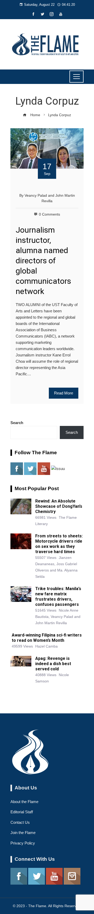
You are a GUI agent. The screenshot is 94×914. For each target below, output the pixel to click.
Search (16, 422)
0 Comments (49, 214)
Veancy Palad (36, 195)
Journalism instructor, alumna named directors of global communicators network (43, 260)
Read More (63, 393)
